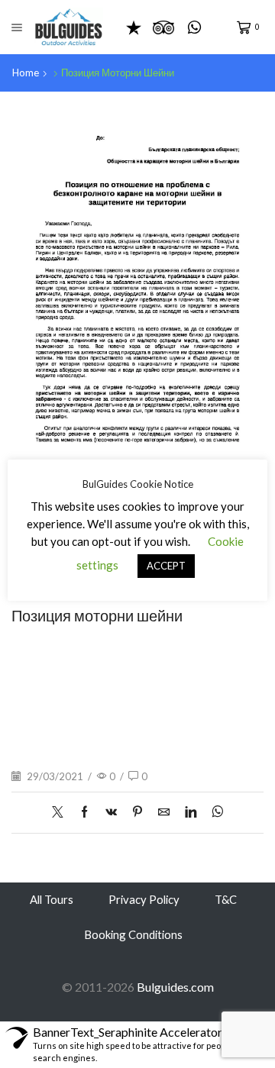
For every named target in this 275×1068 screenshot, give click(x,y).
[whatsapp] (213, 812)
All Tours (51, 899)
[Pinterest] (137, 812)
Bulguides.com (175, 986)
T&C (226, 899)
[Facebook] (84, 812)
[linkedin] (190, 812)
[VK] (111, 812)
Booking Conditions (133, 934)
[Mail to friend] (163, 812)
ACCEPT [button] (166, 566)
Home (25, 72)
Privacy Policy (144, 899)
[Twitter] (61, 812)
